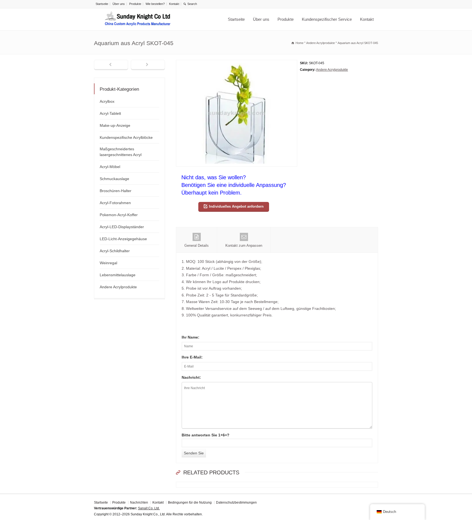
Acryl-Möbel (110, 166)
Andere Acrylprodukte (332, 70)
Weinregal (108, 263)
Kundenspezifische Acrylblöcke (126, 137)
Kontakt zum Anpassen (243, 245)
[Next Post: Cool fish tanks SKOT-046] (148, 65)
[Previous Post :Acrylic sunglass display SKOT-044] (111, 65)
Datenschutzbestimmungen (236, 502)
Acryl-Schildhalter (115, 251)
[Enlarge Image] (236, 63)
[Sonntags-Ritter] (137, 19)
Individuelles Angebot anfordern (236, 206)
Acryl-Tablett (110, 113)
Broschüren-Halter (115, 191)
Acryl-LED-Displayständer (122, 227)
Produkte (135, 3)
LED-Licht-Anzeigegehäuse (123, 239)
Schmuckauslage (114, 179)
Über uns (119, 3)
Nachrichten (139, 502)
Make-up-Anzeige (115, 125)
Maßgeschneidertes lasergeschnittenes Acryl (120, 152)
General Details (196, 245)
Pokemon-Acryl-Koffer (119, 215)
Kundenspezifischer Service (327, 19)
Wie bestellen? (155, 3)
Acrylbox (107, 101)
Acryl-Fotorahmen (115, 203)
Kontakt (174, 3)
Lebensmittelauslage (117, 275)
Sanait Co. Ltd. (149, 508)
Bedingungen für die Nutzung (190, 502)
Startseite (102, 3)
